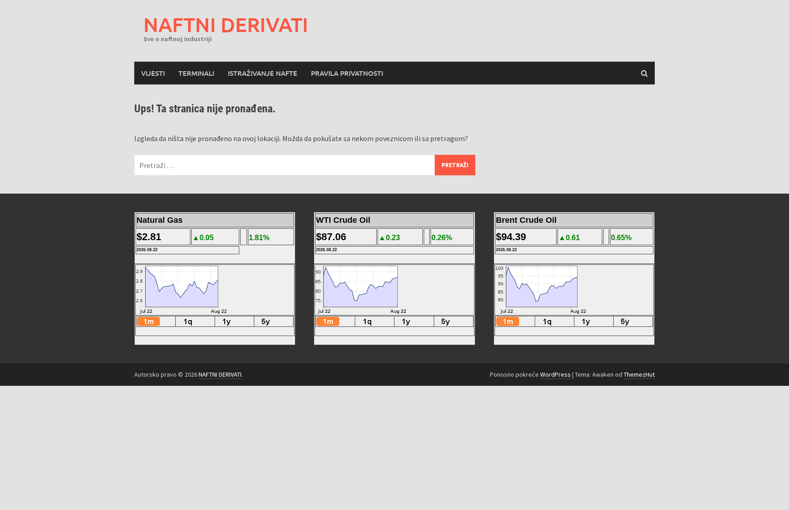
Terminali (196, 73)
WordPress (555, 374)
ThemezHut (639, 374)
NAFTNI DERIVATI (225, 24)
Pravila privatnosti (347, 73)
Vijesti (153, 73)
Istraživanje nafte (262, 73)
